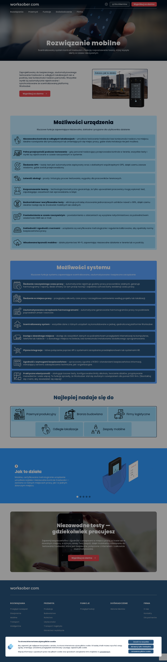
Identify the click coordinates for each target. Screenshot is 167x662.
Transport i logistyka (53, 626)
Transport (14, 622)
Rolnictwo (48, 617)
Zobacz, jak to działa (105, 73)
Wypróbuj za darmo (144, 4)
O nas (146, 609)
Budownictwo (50, 613)
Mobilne (13, 617)
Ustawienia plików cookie (141, 651)
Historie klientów (117, 609)
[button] (77, 497)
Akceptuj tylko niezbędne (141, 646)
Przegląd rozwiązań (19, 609)
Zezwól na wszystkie (141, 642)
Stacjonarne (15, 613)
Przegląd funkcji (87, 609)
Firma (80, 11)
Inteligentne (15, 626)
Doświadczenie (64, 11)
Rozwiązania (16, 11)
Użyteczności (50, 622)
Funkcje (47, 11)
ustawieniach (105, 652)
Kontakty (148, 613)
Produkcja (48, 609)
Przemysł (33, 11)
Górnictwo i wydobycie (54, 630)
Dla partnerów (150, 617)
